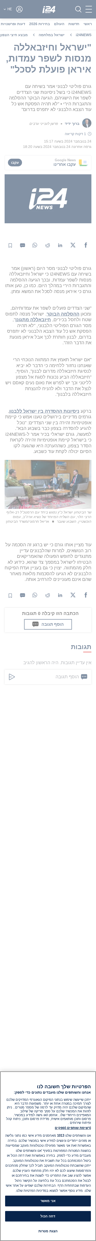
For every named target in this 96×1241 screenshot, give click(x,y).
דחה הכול (47, 1216)
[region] (48, 1156)
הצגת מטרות (48, 1231)
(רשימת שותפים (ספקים (73, 1128)
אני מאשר (48, 1201)
